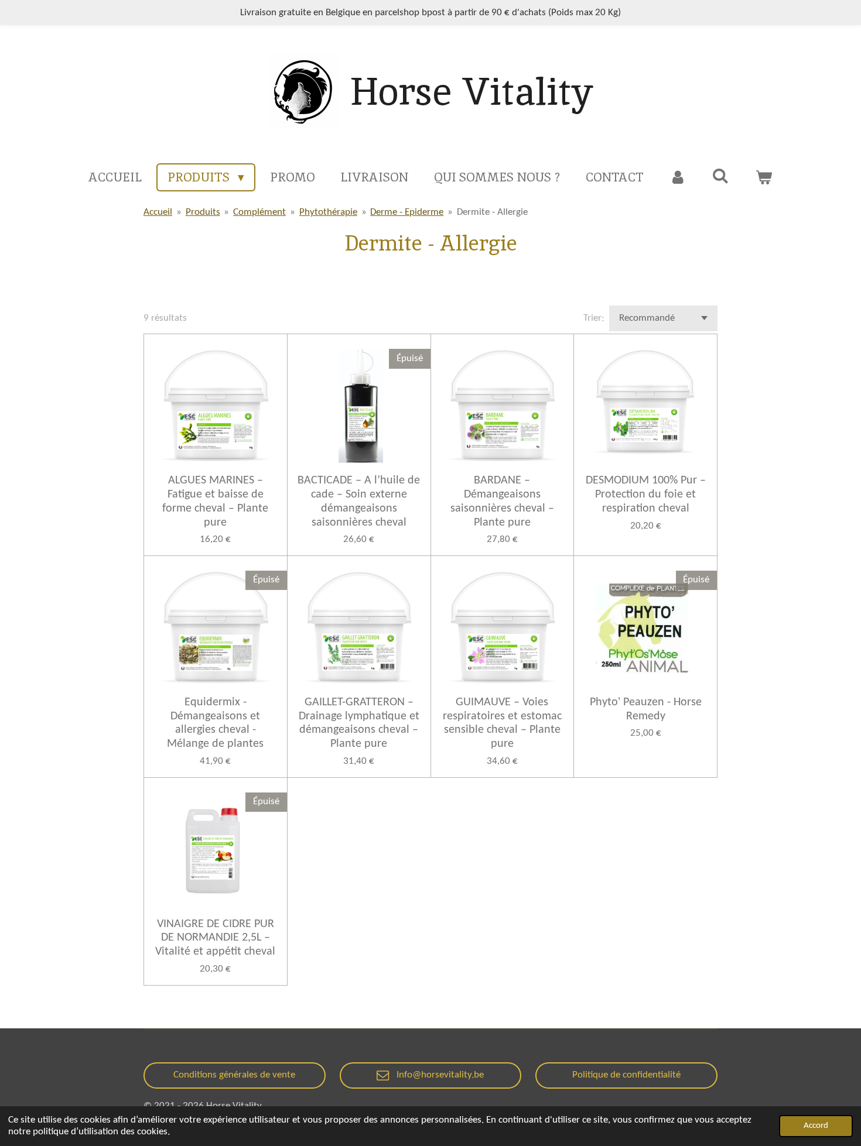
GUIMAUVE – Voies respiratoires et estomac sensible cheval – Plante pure (502, 723)
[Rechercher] (720, 175)
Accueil (158, 212)
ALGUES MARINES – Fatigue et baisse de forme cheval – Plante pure (215, 501)
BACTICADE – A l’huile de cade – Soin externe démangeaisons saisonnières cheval (359, 501)
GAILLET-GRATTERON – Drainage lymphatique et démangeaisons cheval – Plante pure (359, 723)
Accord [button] (816, 1125)
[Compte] (678, 177)
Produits (203, 212)
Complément (259, 212)
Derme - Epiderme (406, 212)
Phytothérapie (328, 212)
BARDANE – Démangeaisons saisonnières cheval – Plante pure (502, 501)
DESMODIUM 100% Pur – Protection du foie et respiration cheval (646, 494)
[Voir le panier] (763, 177)
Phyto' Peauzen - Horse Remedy (646, 709)
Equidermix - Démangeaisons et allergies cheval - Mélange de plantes (215, 723)
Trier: (593, 318)
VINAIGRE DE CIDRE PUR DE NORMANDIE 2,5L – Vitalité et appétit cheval (215, 938)
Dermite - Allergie (492, 212)
